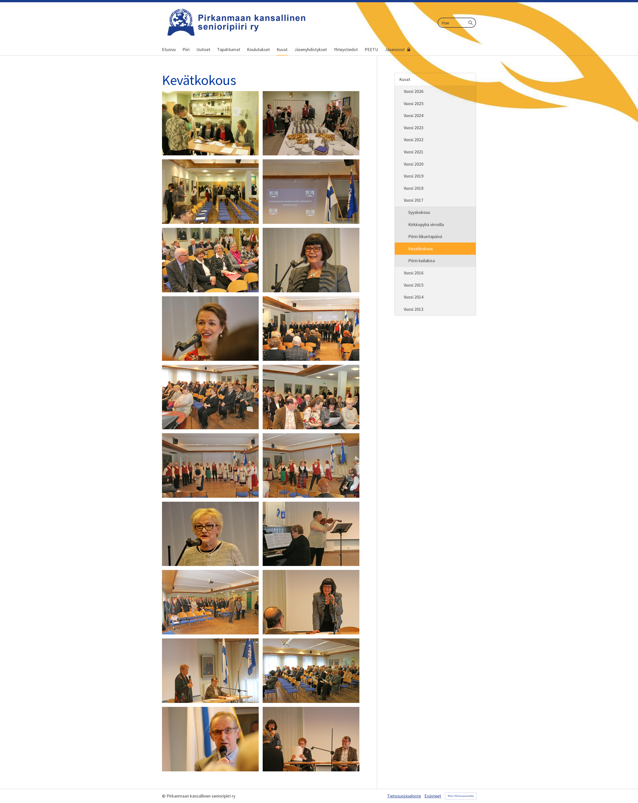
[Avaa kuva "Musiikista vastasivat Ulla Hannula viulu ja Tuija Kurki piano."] (311, 534)
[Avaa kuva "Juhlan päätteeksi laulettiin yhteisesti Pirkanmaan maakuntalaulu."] (210, 602)
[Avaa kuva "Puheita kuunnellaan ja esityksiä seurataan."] (210, 397)
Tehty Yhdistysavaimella (461, 796)
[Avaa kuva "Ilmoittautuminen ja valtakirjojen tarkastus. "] (210, 123)
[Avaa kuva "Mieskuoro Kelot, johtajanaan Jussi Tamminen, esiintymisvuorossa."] (311, 328)
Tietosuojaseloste (404, 796)
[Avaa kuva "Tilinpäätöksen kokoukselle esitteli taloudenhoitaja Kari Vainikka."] (210, 739)
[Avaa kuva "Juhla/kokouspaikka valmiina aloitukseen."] (311, 191)
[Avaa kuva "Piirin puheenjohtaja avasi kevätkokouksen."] (311, 602)
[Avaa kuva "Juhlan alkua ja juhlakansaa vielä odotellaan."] (210, 191)
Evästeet (432, 796)
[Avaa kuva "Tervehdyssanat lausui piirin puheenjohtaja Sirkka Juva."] (311, 260)
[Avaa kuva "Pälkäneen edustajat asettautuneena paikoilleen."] (210, 260)
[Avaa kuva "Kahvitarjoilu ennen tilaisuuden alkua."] (311, 123)
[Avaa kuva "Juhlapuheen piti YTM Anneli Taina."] (210, 534)
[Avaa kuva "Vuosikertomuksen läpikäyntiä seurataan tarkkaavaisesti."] (311, 670)
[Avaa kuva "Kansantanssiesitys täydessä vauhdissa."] (311, 465)
